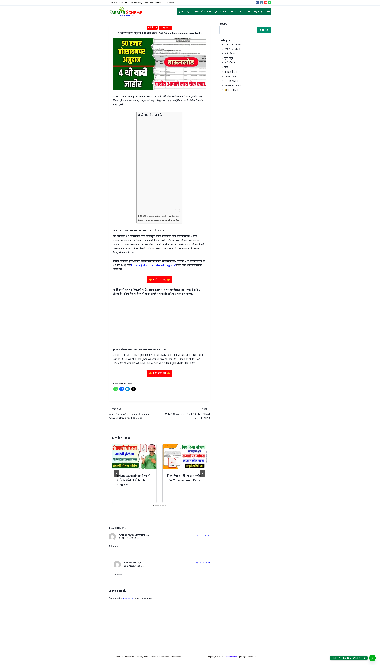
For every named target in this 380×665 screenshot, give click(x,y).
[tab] (153, 505)
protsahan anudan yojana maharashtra (159, 220)
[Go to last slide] (116, 473)
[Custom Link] (372, 658)
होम (181, 11)
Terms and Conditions (153, 2)
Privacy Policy (136, 2)
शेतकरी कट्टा (230, 76)
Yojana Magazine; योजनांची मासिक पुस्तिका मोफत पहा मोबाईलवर (133, 480)
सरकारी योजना (203, 11)
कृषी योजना (220, 11)
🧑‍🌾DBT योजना (231, 90)
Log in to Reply (202, 535)
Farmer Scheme (230, 657)
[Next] (202, 473)
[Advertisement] (158, 163)
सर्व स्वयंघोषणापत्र (232, 85)
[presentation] (134, 456)
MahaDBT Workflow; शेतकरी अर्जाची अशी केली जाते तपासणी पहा (187, 413)
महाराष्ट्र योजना (262, 11)
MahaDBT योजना (241, 11)
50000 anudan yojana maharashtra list (159, 216)
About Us (113, 2)
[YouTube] (265, 2)
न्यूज (189, 11)
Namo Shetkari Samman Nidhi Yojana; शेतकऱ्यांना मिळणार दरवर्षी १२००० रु (129, 413)
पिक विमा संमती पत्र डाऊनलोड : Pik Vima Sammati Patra (184, 478)
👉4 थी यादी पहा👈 (159, 279)
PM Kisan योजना (232, 49)
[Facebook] (257, 2)
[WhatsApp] (269, 2)
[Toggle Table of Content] (176, 211)
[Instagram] (261, 2)
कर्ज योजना (152, 27)
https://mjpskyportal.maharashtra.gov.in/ (153, 265)
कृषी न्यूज (228, 58)
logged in (127, 598)
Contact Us (123, 2)
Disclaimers (169, 2)
